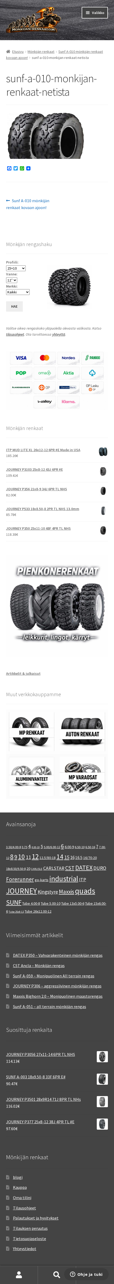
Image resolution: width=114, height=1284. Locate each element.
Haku (57, 1275)
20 (28, 868)
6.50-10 (80, 847)
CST (69, 867)
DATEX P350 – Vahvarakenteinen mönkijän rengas (58, 955)
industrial (63, 878)
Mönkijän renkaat (41, 51)
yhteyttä (58, 334)
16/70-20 (90, 857)
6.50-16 (90, 847)
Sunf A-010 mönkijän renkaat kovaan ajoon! (28, 204)
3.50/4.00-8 (13, 847)
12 (35, 856)
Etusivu (18, 51)
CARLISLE (36, 869)
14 (59, 856)
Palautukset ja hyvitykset (36, 1218)
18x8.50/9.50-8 (16, 869)
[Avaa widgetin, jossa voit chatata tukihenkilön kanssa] (86, 1274)
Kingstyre (48, 892)
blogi (18, 1177)
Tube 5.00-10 (50, 903)
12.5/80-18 (48, 857)
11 (28, 857)
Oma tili (19, 1275)
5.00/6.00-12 (52, 847)
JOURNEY (21, 891)
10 (21, 856)
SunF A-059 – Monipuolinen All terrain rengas (53, 975)
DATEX (84, 867)
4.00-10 (36, 847)
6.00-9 (69, 846)
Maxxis (66, 891)
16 (72, 857)
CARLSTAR (53, 868)
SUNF (13, 902)
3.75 (24, 847)
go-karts (42, 879)
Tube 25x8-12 (16, 911)
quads (85, 891)
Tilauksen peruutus (30, 1228)
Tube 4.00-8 (31, 903)
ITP (82, 879)
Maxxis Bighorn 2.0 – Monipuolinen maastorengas (58, 996)
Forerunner (20, 879)
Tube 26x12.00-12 (38, 911)
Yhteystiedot (24, 1248)
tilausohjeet (15, 334)
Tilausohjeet (24, 1208)
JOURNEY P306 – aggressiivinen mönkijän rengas (57, 986)
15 (66, 857)
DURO (99, 868)
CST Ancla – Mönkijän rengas (39, 965)
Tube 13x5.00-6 (72, 903)
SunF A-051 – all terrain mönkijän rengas (49, 1006)
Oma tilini (22, 1197)
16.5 (78, 857)
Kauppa (20, 1187)
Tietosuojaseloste (29, 1238)
